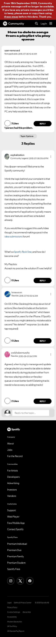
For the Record (14, 456)
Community (16, 23)
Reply (43, 123)
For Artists (12, 470)
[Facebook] (29, 580)
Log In (44, 23)
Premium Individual (17, 543)
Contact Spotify (15, 529)
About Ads (27, 612)
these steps (11, 16)
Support (11, 510)
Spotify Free (13, 569)
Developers (13, 476)
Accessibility (12, 617)
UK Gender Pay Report (15, 631)
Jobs (9, 449)
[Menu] (51, 23)
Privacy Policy (12, 607)
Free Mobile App (16, 523)
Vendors (11, 496)
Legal (9, 602)
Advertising (13, 483)
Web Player (13, 516)
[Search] (36, 23)
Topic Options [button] (27, 136)
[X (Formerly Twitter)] (20, 580)
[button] (51, 52)
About (10, 443)
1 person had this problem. (18, 127)
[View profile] (6, 156)
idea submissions (13, 236)
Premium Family (15, 556)
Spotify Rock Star (23, 251)
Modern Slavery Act (14, 621)
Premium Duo (14, 550)
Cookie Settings (13, 612)
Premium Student (16, 562)
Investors (12, 489)
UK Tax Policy (12, 626)
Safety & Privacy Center (22, 602)
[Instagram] (10, 580)
